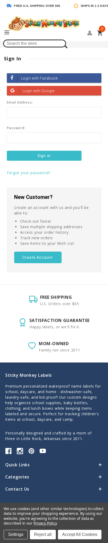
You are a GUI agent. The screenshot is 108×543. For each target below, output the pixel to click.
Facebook (8, 451)
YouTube (43, 451)
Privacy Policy (45, 523)
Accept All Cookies (79, 534)
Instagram (20, 451)
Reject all (43, 534)
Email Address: (20, 102)
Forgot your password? (29, 172)
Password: (16, 127)
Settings (15, 534)
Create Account (38, 257)
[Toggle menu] (9, 32)
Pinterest (31, 451)
